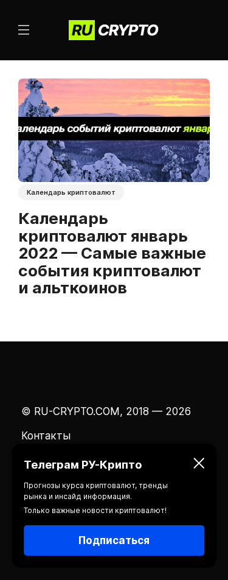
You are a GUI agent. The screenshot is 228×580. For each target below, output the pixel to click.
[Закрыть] (198, 465)
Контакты (46, 436)
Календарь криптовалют (71, 192)
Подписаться (114, 540)
